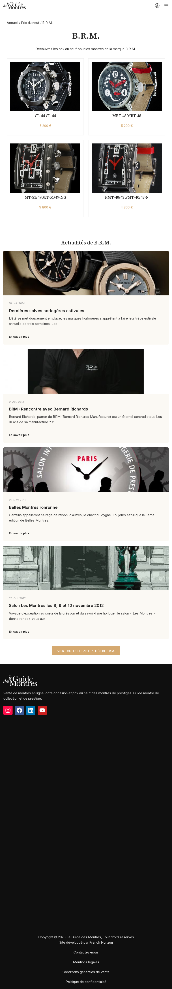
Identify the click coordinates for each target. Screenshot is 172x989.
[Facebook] (19, 710)
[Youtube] (42, 710)
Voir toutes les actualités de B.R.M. (86, 651)
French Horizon (101, 942)
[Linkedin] (30, 710)
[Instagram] (8, 710)
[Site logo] (14, 5)
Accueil (12, 23)
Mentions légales (86, 962)
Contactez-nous (86, 952)
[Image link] (20, 680)
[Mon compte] (157, 5)
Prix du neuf (30, 23)
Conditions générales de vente (86, 972)
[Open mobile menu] (166, 5)
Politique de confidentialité (86, 982)
